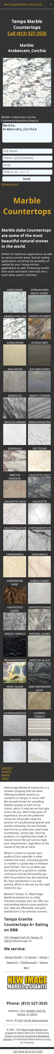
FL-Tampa (30, 957)
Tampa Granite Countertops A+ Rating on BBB (26, 924)
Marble (5, 775)
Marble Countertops (27, 205)
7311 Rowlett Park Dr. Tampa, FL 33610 (31, 1012)
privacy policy (9, 184)
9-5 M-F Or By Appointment (31, 1020)
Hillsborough (29, 962)
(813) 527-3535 (34, 1003)
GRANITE (6, 768)
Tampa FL (12, 962)
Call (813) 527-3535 (27, 33)
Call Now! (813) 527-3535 (28, 1051)
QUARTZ (6, 771)
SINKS (5, 778)
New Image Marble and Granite (27, 4)
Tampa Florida (13, 957)
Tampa (43, 957)
